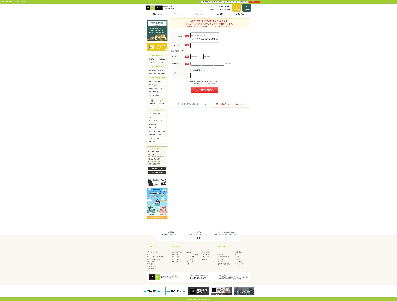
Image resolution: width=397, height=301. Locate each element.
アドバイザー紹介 (157, 172)
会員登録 (247, 10)
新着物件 (189, 252)
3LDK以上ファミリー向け (156, 88)
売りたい (177, 14)
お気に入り (219, 1)
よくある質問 (152, 124)
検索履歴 (243, 1)
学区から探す (175, 257)
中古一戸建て (190, 259)
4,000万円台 (152, 73)
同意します (199, 83)
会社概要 (220, 254)
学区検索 (161, 103)
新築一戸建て (190, 257)
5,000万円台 (161, 73)
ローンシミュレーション (156, 120)
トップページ (222, 252)
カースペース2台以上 (155, 95)
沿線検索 (152, 103)
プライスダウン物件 (192, 254)
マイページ (238, 261)
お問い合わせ (240, 14)
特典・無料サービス (154, 113)
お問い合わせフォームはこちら (231, 104)
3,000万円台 (161, 70)
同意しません (211, 83)
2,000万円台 (152, 70)
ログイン (237, 254)
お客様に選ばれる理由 (155, 135)
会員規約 (237, 259)
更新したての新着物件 (155, 81)
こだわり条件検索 (177, 252)
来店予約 (237, 10)
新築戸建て (152, 59)
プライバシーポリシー (241, 266)
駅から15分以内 (153, 92)
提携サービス (152, 128)
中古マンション (191, 261)
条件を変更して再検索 (190, 104)
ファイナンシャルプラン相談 (157, 131)
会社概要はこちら (157, 168)
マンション (152, 62)
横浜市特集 (175, 259)
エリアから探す (176, 254)
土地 (162, 62)
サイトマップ (239, 264)
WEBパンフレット (154, 138)
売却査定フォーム (152, 264)
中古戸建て (162, 59)
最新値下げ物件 (153, 85)
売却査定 (151, 117)
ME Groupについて (223, 257)
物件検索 (207, 1)
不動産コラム (152, 142)
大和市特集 (175, 261)
